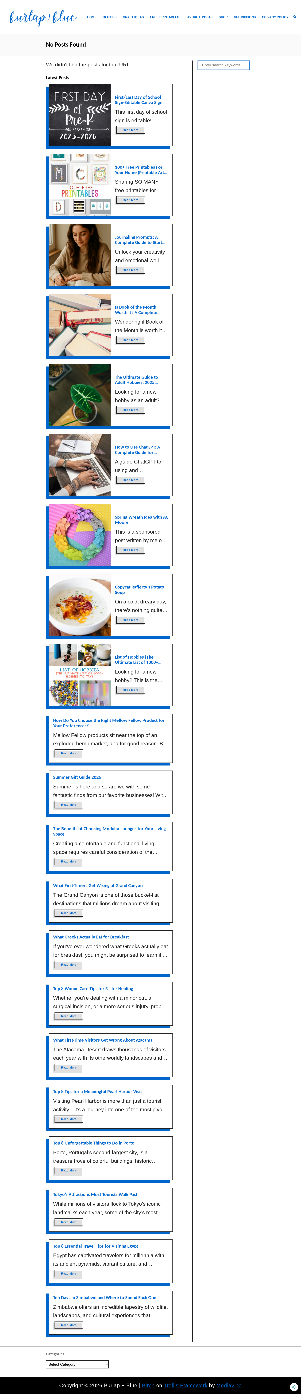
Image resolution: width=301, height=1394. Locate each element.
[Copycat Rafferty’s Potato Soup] (80, 605)
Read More (131, 131)
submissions (245, 17)
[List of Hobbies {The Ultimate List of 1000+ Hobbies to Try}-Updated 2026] (80, 675)
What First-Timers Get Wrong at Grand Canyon (98, 886)
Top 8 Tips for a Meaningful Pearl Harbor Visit (97, 1092)
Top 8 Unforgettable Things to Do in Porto (93, 1143)
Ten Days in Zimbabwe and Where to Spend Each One (104, 1298)
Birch (148, 1385)
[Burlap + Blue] (43, 17)
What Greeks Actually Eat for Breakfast (91, 937)
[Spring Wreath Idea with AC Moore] (80, 535)
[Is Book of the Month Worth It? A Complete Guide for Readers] (80, 325)
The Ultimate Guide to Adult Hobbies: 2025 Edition (136, 382)
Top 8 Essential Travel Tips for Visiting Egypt (95, 1246)
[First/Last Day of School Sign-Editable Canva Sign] (80, 115)
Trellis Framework (185, 1385)
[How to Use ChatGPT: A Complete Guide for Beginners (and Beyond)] (80, 465)
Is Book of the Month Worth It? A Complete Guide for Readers (136, 312)
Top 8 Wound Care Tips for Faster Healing (93, 989)
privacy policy (275, 17)
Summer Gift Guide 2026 (77, 777)
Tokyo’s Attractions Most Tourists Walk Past (95, 1194)
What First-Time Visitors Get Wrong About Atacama (103, 1040)
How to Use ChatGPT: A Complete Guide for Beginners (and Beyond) (138, 452)
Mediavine (229, 1385)
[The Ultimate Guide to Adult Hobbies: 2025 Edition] (80, 395)
